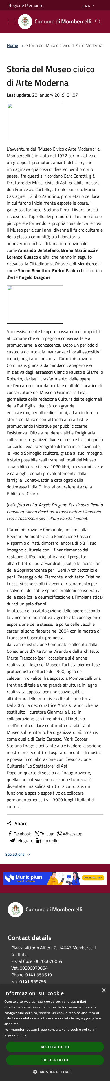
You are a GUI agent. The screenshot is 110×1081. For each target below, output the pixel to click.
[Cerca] (98, 21)
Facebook (22, 833)
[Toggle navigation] (11, 21)
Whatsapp (72, 833)
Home (12, 45)
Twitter (47, 833)
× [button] (104, 990)
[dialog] (55, 1032)
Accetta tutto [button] (55, 1046)
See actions (15, 854)
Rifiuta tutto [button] (54, 1060)
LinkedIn (50, 840)
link (23, 1035)
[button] (54, 1072)
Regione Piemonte (25, 5)
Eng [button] (86, 6)
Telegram (24, 840)
